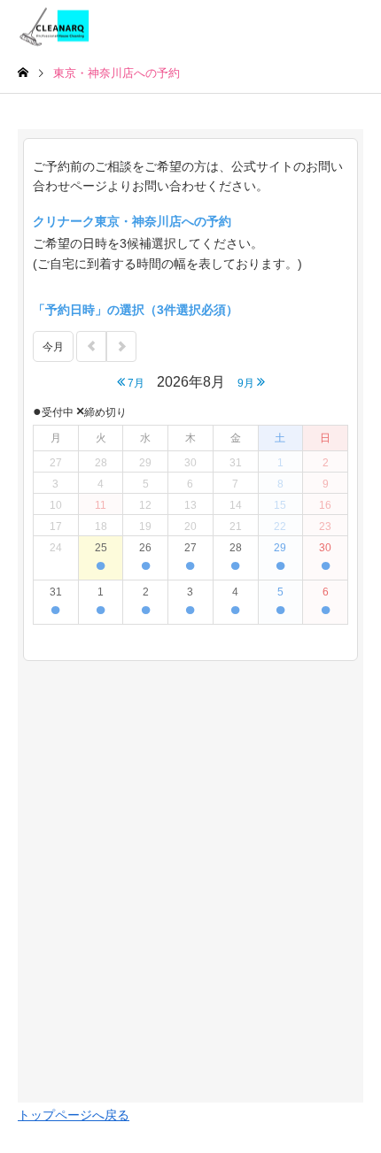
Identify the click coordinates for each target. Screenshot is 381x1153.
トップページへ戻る (73, 1115)
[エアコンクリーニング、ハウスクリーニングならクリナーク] (56, 27)
